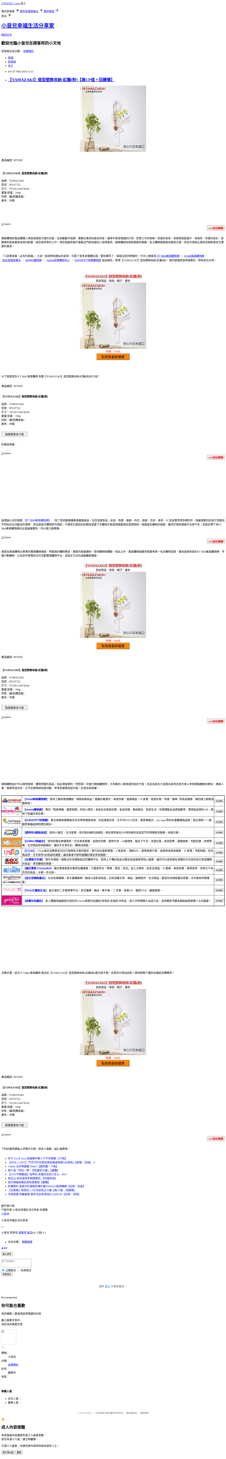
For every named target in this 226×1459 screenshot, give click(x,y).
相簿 (10, 57)
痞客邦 (22, 1232)
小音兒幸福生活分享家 (27, 26)
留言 (29, 1232)
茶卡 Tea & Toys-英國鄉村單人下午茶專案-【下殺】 (38, 1158)
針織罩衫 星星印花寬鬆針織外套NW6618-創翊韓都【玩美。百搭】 (46, 1186)
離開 (19, 1452)
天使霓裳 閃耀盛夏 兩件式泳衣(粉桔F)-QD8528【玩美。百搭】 (44, 1194)
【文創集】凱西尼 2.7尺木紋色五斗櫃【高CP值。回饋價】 (42, 1190)
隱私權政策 (131, 1413)
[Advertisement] (113, 488)
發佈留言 (7, 1274)
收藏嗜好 (28, 51)
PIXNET (88, 1413)
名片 (10, 65)
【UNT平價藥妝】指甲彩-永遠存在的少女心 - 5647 (37, 1174)
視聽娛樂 (27, 1241)
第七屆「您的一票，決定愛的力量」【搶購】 (34, 1170)
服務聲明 (144, 1413)
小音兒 (5, 1213)
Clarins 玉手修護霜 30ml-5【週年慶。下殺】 (33, 1166)
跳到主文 (6, 34)
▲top (4, 1247)
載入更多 (7, 1254)
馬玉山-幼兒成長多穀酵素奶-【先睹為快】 (32, 1178)
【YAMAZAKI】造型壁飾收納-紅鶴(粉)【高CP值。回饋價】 (61, 80)
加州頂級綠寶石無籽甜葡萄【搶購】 (29, 1182)
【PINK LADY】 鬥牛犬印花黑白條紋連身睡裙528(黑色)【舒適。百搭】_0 (51, 1162)
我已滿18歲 (8, 1452)
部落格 (12, 61)
